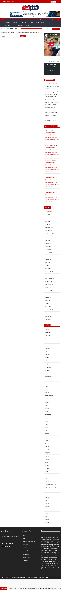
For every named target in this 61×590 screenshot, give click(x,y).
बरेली (46, 430)
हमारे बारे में (7, 25)
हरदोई (46, 516)
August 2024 (48, 249)
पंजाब (46, 411)
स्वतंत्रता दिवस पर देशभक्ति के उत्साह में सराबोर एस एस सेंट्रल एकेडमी (52, 86)
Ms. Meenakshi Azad (50, 175)
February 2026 (49, 227)
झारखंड (47, 402)
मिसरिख (47, 459)
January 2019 (48, 319)
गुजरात (47, 386)
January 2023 (48, 275)
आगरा (46, 351)
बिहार (46, 440)
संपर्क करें (25, 538)
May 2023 (47, 262)
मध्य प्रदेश (47, 446)
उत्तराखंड (20, 20)
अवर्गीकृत (47, 348)
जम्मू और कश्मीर (49, 396)
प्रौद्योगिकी (15, 22)
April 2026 (47, 224)
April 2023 (47, 265)
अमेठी (46, 338)
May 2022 (47, 300)
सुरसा (46, 513)
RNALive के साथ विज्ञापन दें (29, 541)
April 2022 (47, 303)
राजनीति (51, 20)
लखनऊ (47, 475)
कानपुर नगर (48, 367)
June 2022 (48, 297)
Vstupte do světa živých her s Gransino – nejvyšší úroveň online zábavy (51, 102)
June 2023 (48, 259)
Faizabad (47, 332)
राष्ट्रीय (27, 20)
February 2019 (49, 316)
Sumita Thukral (49, 130)
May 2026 (47, 221)
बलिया (47, 434)
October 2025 (49, 230)
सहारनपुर (47, 500)
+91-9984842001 (14, 537)
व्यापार (21, 22)
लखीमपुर (47, 478)
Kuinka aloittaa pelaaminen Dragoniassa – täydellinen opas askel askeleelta (52, 94)
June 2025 (48, 243)
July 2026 (47, 215)
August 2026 (48, 211)
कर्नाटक (47, 364)
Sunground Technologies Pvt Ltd (40, 577)
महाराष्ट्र (47, 456)
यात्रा (26, 22)
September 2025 (49, 234)
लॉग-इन (28, 25)
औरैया (46, 361)
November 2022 (49, 281)
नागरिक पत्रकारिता (27, 548)
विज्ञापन (47, 481)
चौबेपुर (46, 389)
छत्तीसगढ (47, 392)
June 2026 (48, 218)
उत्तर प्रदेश (13, 20)
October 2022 (49, 284)
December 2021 (49, 313)
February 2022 (49, 310)
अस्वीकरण (25, 560)
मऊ (46, 443)
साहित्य (31, 22)
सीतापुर (47, 510)
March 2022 (48, 306)
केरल (46, 373)
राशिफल (43, 22)
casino (47, 329)
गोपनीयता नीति (26, 557)
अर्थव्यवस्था (7, 22)
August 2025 (48, 237)
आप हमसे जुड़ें (21, 25)
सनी (46, 494)
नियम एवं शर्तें (26, 554)
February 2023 (49, 272)
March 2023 (48, 268)
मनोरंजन (41, 20)
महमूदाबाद (47, 453)
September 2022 (49, 287)
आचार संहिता (26, 551)
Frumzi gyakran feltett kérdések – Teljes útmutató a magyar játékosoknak (52, 110)
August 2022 (48, 291)
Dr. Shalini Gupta (49, 160)
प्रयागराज (47, 418)
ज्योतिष (37, 22)
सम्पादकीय (47, 497)
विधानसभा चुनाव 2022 (50, 484)
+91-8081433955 (5, 537)
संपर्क (14, 25)
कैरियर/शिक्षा (48, 377)
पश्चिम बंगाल (48, 415)
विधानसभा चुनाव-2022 (50, 487)
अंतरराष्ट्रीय (33, 20)
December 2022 (49, 278)
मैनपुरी (46, 462)
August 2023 (48, 253)
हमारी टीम (25, 544)
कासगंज (47, 370)
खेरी (46, 380)
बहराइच (47, 437)
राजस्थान (47, 468)
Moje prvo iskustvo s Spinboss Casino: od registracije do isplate (51, 118)
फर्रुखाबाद (47, 424)
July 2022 (47, 294)
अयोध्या (47, 342)
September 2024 (49, 246)
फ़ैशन (46, 427)
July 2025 (47, 240)
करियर (50, 22)
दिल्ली (46, 405)
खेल (46, 20)
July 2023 (47, 256)
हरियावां (47, 519)
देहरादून (47, 408)
